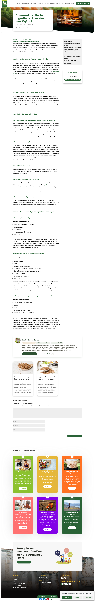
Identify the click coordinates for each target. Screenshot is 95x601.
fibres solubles (24, 187)
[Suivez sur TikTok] (64, 584)
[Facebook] (52, 354)
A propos (15, 579)
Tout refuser (77, 597)
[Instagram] (45, 354)
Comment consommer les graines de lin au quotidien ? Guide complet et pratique (73, 56)
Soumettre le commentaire (74, 436)
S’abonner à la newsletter (83, 3)
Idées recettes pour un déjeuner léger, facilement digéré (71, 50)
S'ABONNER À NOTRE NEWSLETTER (72, 79)
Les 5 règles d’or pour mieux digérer (72, 47)
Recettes (58, 3)
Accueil (18, 3)
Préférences (88, 597)
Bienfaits (33, 3)
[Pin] (47, 599)
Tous (24, 24)
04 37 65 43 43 (43, 578)
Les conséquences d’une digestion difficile (72, 44)
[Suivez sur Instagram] (62, 584)
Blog (63, 3)
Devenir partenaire (69, 3)
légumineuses (46, 185)
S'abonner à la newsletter (47, 597)
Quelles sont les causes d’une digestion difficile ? (71, 40)
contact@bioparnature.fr (45, 582)
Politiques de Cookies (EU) (19, 587)
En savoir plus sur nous (29, 353)
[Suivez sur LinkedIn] (70, 584)
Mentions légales (17, 585)
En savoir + (23, 488)
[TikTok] (47, 354)
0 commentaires (29, 24)
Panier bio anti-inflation (19, 583)
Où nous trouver (51, 3)
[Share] (40, 599)
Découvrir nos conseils (24, 562)
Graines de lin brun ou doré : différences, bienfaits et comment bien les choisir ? (72, 62)
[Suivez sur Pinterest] (67, 584)
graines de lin (16, 191)
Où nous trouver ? (17, 589)
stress (37, 85)
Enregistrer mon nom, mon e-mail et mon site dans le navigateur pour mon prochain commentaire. (37, 433)
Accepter (66, 597)
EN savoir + (72, 488)
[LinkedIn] (50, 354)
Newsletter (66, 53)
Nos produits (25, 3)
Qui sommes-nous (42, 3)
